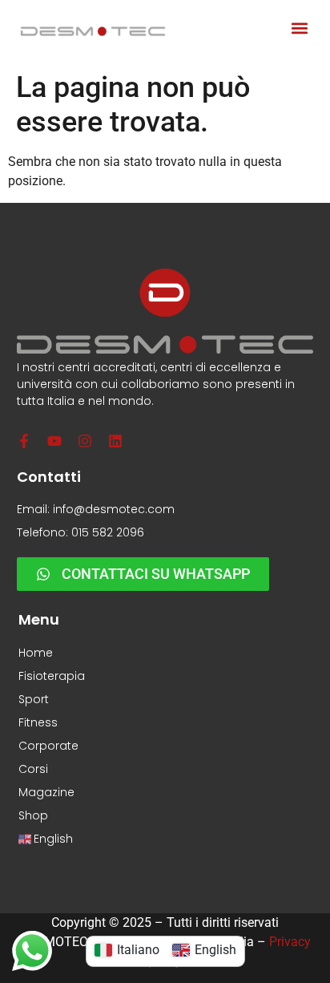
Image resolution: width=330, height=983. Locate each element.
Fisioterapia (51, 676)
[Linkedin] (115, 441)
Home (35, 653)
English (53, 839)
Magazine (46, 792)
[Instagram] (85, 441)
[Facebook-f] (24, 441)
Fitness (38, 722)
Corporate (48, 746)
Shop (33, 815)
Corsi (33, 769)
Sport (33, 699)
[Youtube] (54, 441)
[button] (299, 28)
